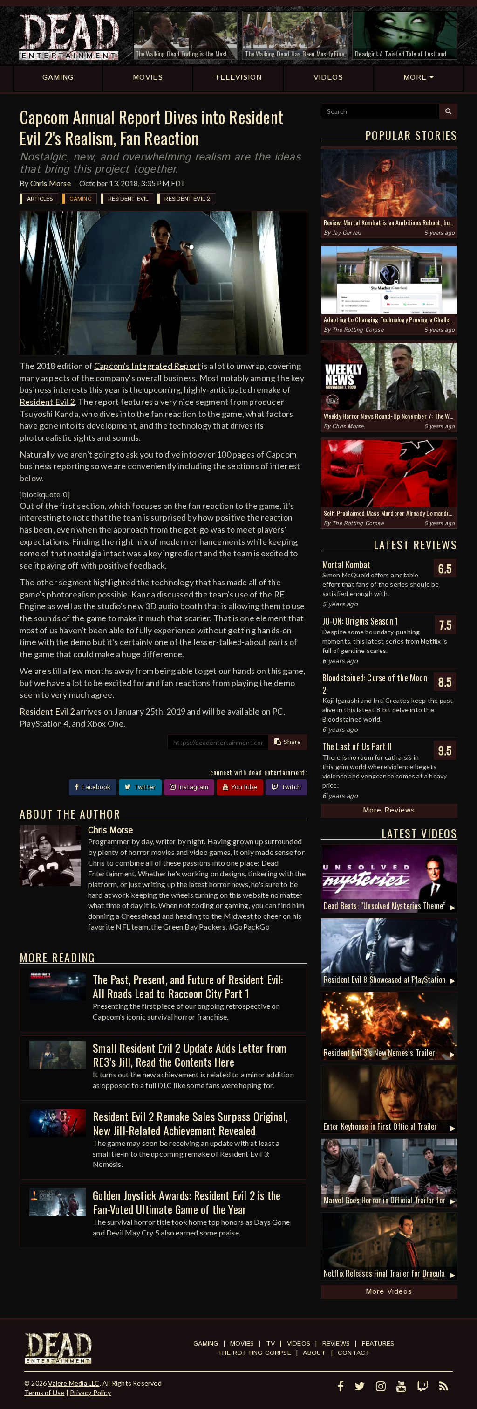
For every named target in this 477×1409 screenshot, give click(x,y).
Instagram (192, 787)
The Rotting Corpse (357, 330)
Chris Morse (50, 183)
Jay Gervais (346, 233)
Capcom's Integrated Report (147, 366)
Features (378, 1343)
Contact (354, 1353)
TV (270, 1343)
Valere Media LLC (73, 1383)
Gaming (80, 199)
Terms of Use (44, 1392)
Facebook (94, 787)
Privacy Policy (90, 1392)
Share (291, 742)
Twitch (290, 787)
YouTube (243, 787)
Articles (40, 199)
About (314, 1353)
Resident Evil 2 (187, 199)
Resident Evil (128, 199)
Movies (242, 1343)
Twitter (143, 787)
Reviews (336, 1343)
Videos (298, 1343)
